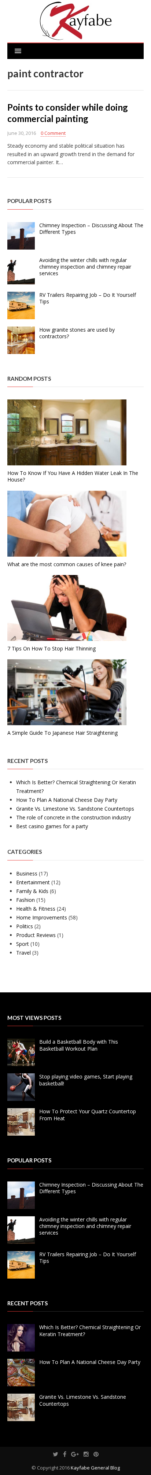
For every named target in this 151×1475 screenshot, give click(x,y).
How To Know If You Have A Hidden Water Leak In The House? (72, 476)
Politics (24, 926)
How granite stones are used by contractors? (77, 333)
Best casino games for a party (52, 826)
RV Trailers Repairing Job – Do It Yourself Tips (87, 298)
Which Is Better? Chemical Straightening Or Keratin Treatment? (90, 1330)
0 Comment (53, 133)
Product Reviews (36, 935)
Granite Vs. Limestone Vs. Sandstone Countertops (75, 808)
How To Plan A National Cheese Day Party (66, 799)
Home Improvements (41, 917)
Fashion (25, 899)
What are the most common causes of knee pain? (66, 564)
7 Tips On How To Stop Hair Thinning (51, 648)
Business (26, 873)
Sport (22, 943)
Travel (23, 952)
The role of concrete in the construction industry (73, 817)
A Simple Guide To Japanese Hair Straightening (62, 732)
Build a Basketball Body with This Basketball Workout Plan (78, 1045)
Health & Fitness (35, 908)
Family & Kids (32, 891)
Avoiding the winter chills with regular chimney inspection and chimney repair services (85, 267)
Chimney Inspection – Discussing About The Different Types (91, 228)
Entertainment (33, 882)
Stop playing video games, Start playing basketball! (85, 1080)
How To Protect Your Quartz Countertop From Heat (87, 1114)
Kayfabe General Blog (95, 1467)
